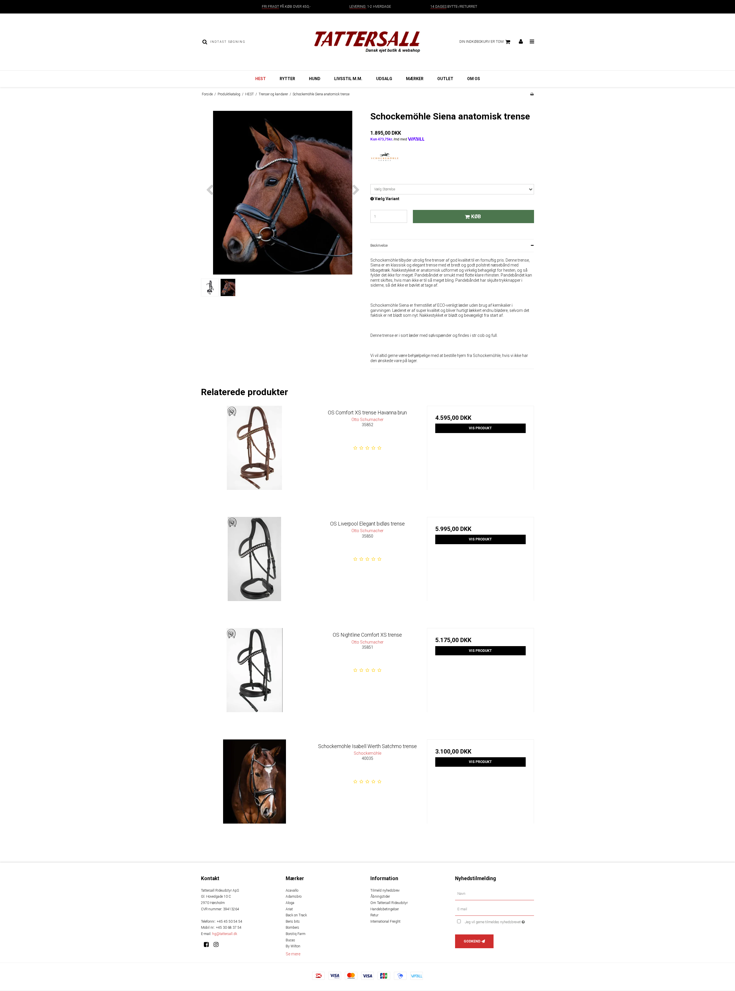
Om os (473, 78)
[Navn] (494, 893)
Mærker (414, 78)
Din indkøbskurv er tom (481, 42)
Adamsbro (293, 897)
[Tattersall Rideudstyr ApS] (367, 42)
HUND (314, 78)
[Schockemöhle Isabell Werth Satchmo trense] (254, 793)
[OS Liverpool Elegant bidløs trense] (254, 570)
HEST (260, 78)
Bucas (290, 940)
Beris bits (293, 921)
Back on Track (296, 915)
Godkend (472, 941)
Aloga (290, 903)
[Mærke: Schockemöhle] (384, 165)
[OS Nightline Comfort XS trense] (254, 681)
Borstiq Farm (295, 934)
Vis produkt (480, 428)
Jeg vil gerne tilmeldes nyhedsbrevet (499, 921)
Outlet (445, 78)
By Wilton (293, 946)
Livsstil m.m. (348, 78)
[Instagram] (218, 944)
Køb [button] (476, 216)
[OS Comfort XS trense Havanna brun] (254, 459)
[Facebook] (208, 944)
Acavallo (292, 890)
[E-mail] (494, 909)
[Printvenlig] (532, 94)
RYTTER (287, 78)
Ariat (289, 909)
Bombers (292, 928)
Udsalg (384, 78)
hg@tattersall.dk (224, 934)
